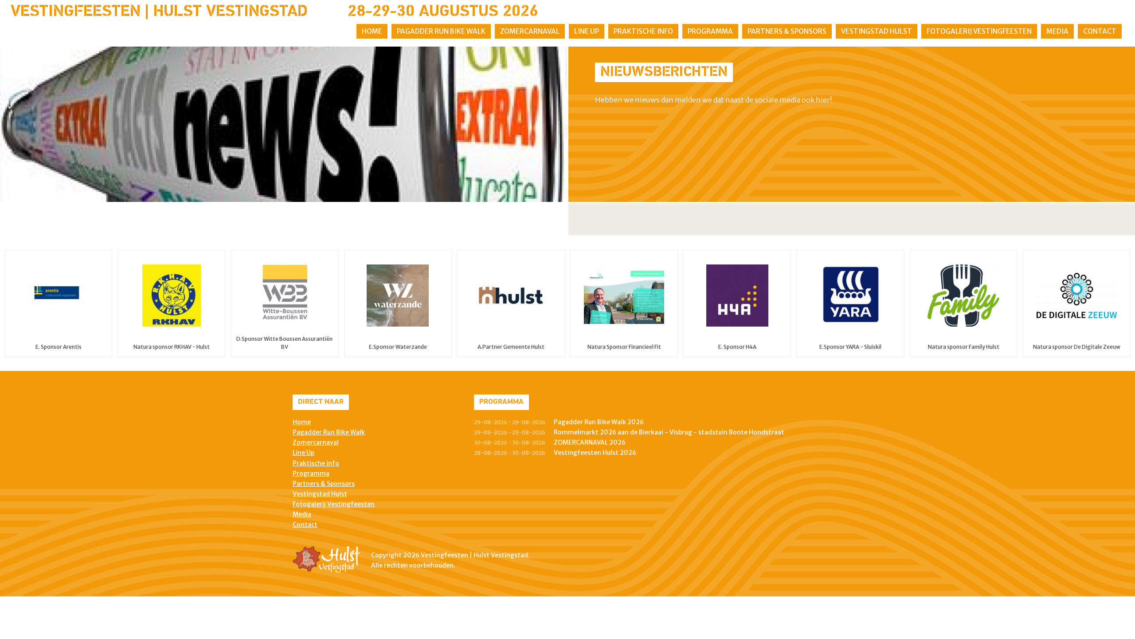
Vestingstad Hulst (876, 31)
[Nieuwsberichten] (283, 124)
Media (1057, 31)
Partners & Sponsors (787, 31)
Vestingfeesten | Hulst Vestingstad (159, 12)
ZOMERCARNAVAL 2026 (590, 442)
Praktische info (643, 31)
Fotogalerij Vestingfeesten (979, 31)
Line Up (586, 31)
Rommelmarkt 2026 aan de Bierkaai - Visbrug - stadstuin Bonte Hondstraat (669, 432)
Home (372, 31)
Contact (1099, 31)
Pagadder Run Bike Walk (441, 31)
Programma (710, 31)
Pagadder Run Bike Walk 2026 (599, 422)
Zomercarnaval (530, 31)
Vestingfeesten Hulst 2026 (595, 453)
